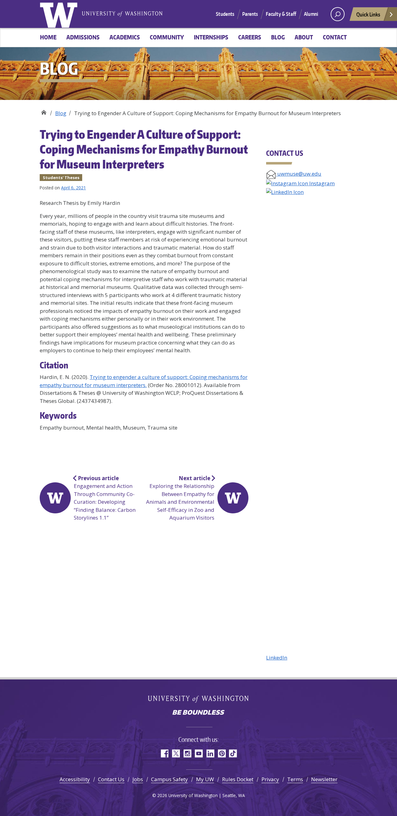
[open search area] (338, 14)
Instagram (321, 183)
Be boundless (198, 713)
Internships (211, 37)
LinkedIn (276, 657)
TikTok (233, 753)
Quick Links (368, 14)
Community (167, 37)
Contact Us (111, 779)
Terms (295, 779)
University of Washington (60, 14)
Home (48, 37)
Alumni (311, 14)
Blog (278, 37)
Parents (250, 14)
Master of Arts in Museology (43, 111)
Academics (124, 37)
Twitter (176, 753)
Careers (249, 37)
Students (225, 14)
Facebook (164, 753)
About (304, 37)
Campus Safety (169, 779)
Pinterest (221, 753)
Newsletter (324, 779)
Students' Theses (61, 177)
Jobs (137, 779)
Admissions (83, 37)
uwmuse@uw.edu (298, 173)
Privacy (270, 779)
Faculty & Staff (281, 14)
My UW (205, 779)
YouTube (198, 753)
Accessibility (75, 779)
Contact (335, 37)
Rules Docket (237, 779)
